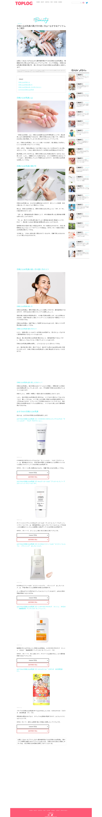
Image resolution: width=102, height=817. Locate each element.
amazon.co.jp (19, 457)
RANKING (53, 810)
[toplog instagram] (84, 3)
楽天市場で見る (32, 477)
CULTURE (48, 810)
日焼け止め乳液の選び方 (25, 84)
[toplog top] (23, 3)
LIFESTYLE (40, 810)
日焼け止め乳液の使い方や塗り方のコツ (29, 87)
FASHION (31, 810)
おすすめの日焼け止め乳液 (26, 89)
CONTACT (58, 810)
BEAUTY (35, 810)
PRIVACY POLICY (64, 810)
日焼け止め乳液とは (24, 82)
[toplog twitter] (87, 3)
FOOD (44, 810)
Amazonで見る (33, 472)
